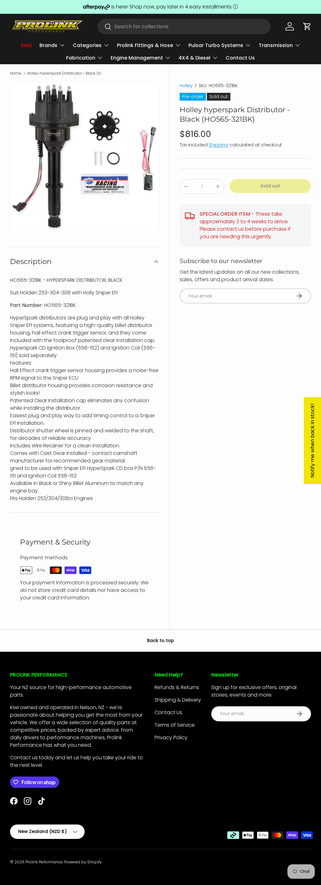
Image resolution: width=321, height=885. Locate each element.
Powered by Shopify (83, 862)
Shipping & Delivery (178, 699)
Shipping (218, 145)
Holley (186, 85)
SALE (26, 45)
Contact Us (240, 57)
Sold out (270, 186)
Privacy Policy (171, 737)
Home (15, 73)
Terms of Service (175, 725)
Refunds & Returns (177, 687)
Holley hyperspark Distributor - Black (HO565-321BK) (65, 73)
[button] (307, 26)
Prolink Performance (44, 862)
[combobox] (184, 26)
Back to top (160, 640)
